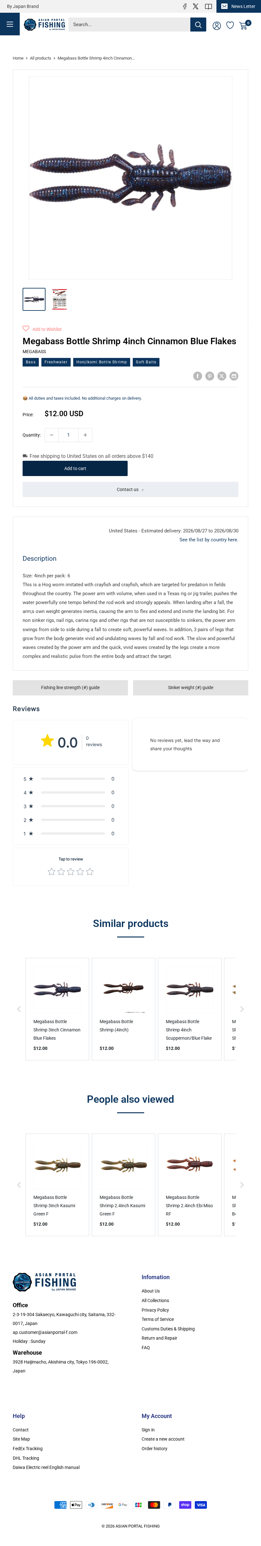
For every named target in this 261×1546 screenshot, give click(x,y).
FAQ (146, 1347)
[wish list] (230, 24)
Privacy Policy (155, 1310)
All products (40, 58)
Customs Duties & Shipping (168, 1328)
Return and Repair (159, 1338)
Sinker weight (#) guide (190, 687)
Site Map (21, 1439)
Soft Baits (146, 362)
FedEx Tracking (28, 1448)
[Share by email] (233, 376)
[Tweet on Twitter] (221, 376)
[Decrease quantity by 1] (51, 435)
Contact (21, 1429)
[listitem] (57, 1009)
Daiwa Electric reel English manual (46, 1467)
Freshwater (56, 362)
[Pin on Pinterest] (209, 376)
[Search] (198, 25)
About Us (151, 1290)
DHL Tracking (26, 1458)
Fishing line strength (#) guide (70, 687)
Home (18, 58)
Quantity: (32, 435)
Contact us (127, 489)
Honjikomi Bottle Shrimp (101, 362)
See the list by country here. (209, 540)
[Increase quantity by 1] (85, 435)
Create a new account (163, 1439)
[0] (243, 26)
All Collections (155, 1300)
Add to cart (75, 468)
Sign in (148, 1429)
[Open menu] (10, 23)
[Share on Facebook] (197, 376)
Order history (154, 1448)
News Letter (243, 6)
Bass (31, 362)
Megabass (34, 351)
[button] (42, 329)
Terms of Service (158, 1319)
